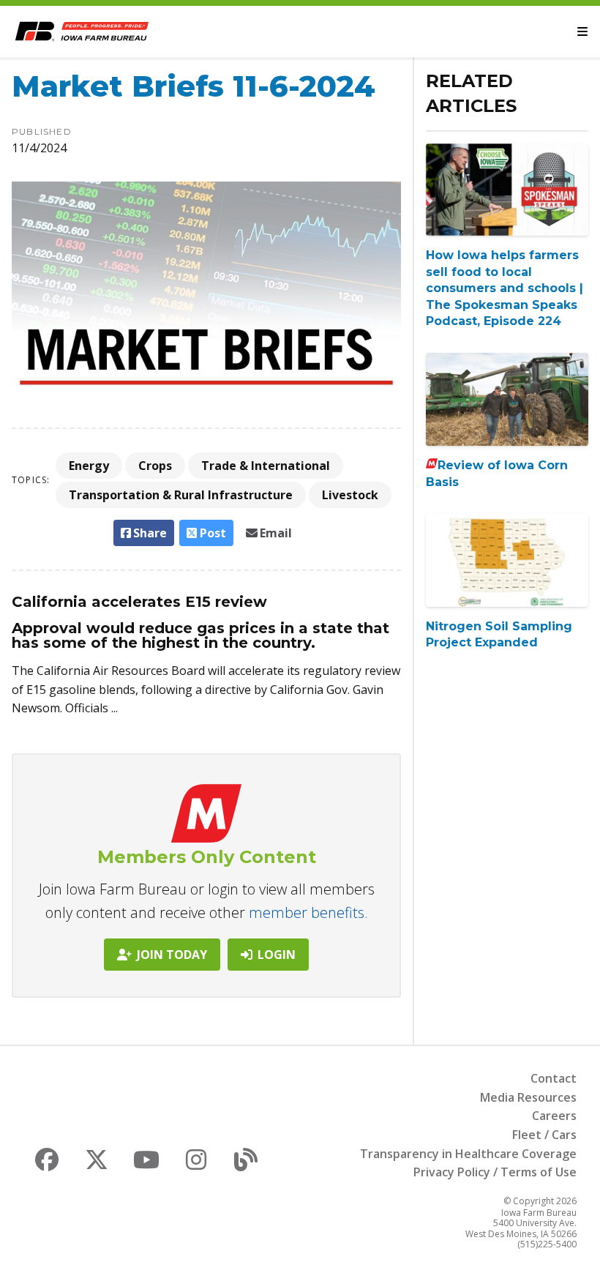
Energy (89, 466)
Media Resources (528, 1097)
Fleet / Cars (544, 1135)
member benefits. (308, 912)
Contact (553, 1078)
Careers (554, 1116)
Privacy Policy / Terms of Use (495, 1172)
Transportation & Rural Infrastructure (181, 495)
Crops (155, 466)
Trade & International (265, 466)
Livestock (350, 495)
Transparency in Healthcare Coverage (468, 1154)
